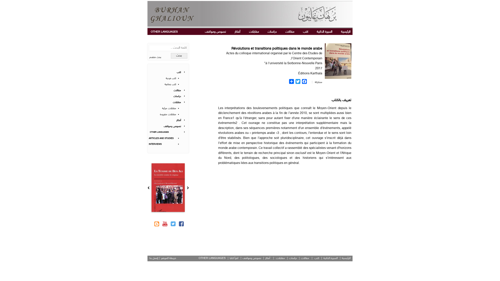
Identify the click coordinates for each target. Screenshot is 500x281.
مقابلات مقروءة (168, 114)
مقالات (289, 32)
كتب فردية (171, 78)
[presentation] (188, 188)
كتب (305, 32)
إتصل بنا (153, 258)
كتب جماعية (170, 84)
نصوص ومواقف (215, 32)
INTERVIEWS (155, 144)
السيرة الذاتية (324, 32)
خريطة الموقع (168, 258)
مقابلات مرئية (169, 108)
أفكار (237, 32)
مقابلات (254, 32)
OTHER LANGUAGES (164, 32)
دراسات (272, 32)
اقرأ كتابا (234, 258)
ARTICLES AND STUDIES (161, 138)
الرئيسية (346, 32)
